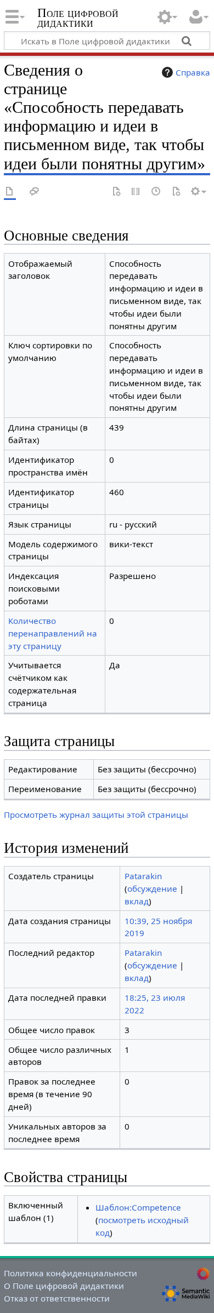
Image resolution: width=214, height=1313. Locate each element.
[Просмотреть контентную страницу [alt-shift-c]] (10, 192)
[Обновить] (176, 192)
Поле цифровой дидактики (78, 19)
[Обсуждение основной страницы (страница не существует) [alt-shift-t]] (35, 192)
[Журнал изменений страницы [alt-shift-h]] (156, 192)
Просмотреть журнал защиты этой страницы (96, 814)
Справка (193, 72)
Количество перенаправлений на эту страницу (52, 633)
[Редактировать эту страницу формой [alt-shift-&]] (116, 192)
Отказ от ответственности (57, 1298)
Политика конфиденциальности (70, 1273)
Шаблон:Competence (138, 1207)
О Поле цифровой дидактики (64, 1285)
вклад (137, 901)
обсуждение (152, 888)
